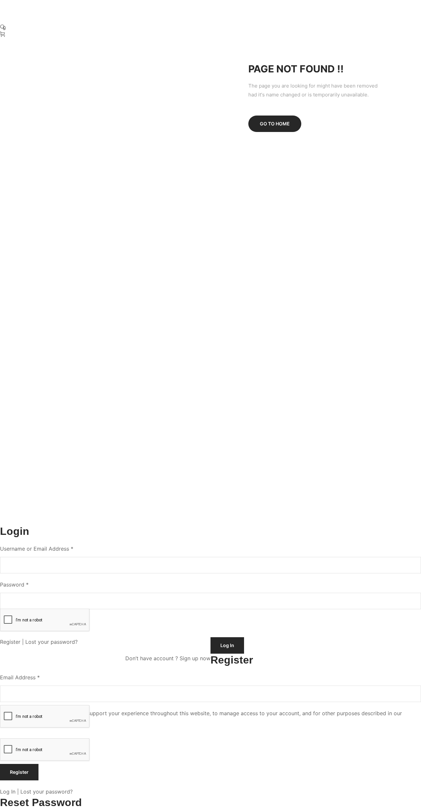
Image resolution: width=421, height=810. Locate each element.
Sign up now (195, 658)
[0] (3, 35)
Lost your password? (51, 642)
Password (14, 584)
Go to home (275, 123)
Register (10, 642)
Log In (7, 791)
